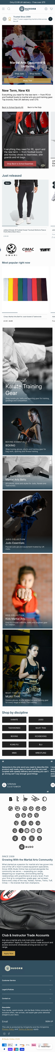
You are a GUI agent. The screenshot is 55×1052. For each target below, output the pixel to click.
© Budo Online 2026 (11, 1039)
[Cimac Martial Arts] (14, 250)
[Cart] (51, 9)
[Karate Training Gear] (27, 366)
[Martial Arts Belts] (27, 472)
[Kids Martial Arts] (27, 591)
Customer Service (9, 980)
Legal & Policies (8, 989)
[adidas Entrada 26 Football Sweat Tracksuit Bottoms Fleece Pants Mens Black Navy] (25, 203)
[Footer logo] (13, 968)
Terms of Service (26, 1029)
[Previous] (5, 19)
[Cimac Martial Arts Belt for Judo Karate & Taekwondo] (25, 289)
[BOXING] (27, 430)
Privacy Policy (8, 1029)
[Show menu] (3, 9)
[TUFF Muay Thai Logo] (31, 249)
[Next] (50, 19)
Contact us (6, 998)
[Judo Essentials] (27, 521)
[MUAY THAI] (27, 668)
